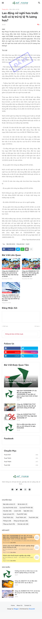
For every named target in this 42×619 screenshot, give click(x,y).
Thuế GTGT (21, 455)
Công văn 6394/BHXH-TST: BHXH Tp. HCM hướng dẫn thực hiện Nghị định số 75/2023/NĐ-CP (30, 273)
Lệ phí (27, 244)
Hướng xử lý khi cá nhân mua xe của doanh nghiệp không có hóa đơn (26, 572)
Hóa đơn (7, 511)
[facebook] (12, 348)
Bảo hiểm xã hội (14, 9)
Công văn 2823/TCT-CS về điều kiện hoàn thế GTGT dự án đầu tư (26, 582)
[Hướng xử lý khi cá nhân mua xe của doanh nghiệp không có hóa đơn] (7, 574)
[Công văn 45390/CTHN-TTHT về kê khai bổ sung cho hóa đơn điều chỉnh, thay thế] (7, 594)
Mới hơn (5, 326)
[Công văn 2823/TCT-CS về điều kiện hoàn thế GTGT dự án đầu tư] (7, 584)
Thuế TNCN (21, 458)
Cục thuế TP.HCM (26, 507)
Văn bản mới (22, 524)
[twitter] (29, 348)
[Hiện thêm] (31, 249)
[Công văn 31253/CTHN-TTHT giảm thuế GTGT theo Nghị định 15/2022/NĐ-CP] (10, 417)
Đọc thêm (13, 542)
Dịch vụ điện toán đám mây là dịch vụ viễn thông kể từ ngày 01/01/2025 (26, 426)
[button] (2, 3)
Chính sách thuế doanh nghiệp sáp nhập (16, 555)
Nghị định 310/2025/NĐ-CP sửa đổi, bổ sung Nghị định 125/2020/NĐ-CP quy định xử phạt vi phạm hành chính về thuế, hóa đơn (27, 394)
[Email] (27, 249)
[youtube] (21, 489)
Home (13, 605)
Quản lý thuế (8, 514)
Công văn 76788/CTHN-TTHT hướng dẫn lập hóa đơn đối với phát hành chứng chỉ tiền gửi (26, 406)
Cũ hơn (37, 326)
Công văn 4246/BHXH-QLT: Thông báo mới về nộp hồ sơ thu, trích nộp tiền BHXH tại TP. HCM (11, 297)
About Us (19, 605)
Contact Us (27, 605)
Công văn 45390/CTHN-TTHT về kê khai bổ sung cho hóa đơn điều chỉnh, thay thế (27, 592)
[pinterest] (29, 489)
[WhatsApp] (22, 249)
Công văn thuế (20, 244)
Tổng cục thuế (9, 524)
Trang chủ (5, 9)
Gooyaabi (32, 609)
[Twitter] (18, 249)
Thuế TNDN (21, 462)
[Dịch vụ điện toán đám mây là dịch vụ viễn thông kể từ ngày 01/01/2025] (10, 427)
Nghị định (28, 511)
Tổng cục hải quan (21, 521)
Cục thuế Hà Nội (10, 507)
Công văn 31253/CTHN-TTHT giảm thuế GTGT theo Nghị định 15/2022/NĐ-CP (27, 416)
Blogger (16, 609)
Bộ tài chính (22, 504)
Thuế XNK (21, 465)
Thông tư (7, 521)
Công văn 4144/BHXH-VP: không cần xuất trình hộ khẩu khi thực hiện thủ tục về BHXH (10, 273)
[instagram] (25, 489)
